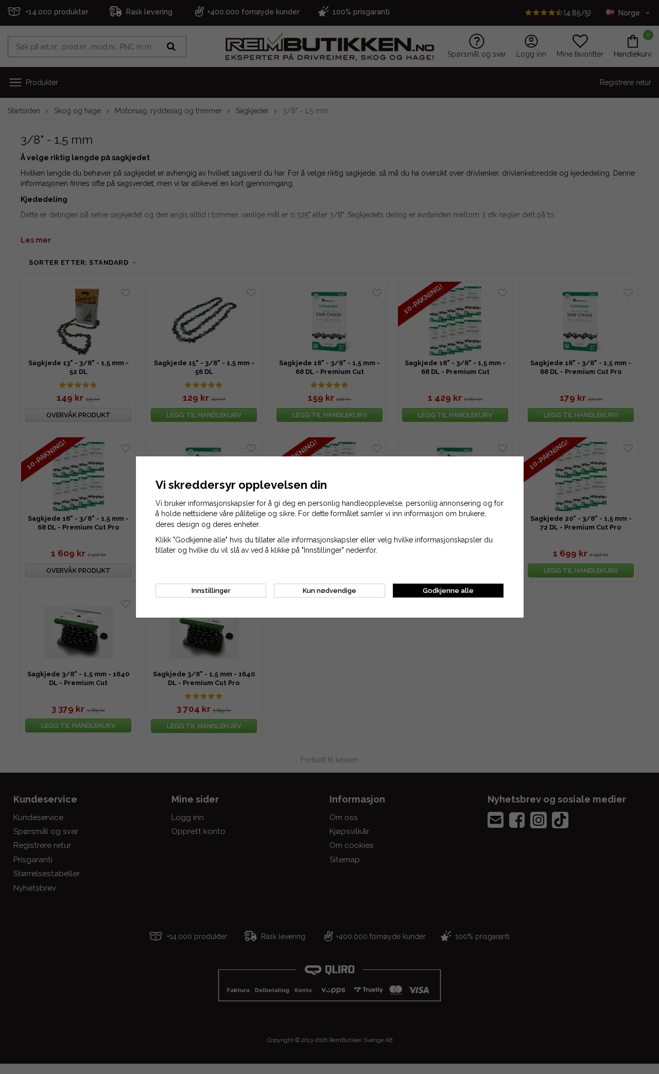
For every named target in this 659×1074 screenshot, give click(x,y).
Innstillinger (211, 590)
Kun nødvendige (329, 590)
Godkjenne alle (448, 590)
